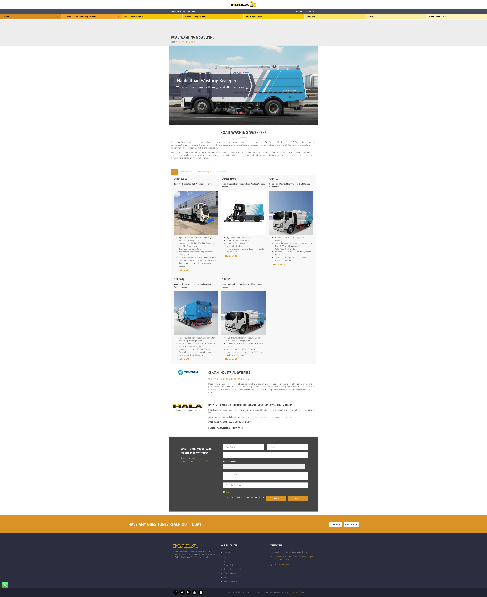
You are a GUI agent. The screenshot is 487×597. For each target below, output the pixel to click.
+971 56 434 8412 (242, 422)
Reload (228, 492)
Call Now (335, 524)
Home (173, 42)
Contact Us (351, 524)
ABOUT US (299, 11)
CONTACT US (310, 11)
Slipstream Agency (290, 592)
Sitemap (303, 592)
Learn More (183, 270)
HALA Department (230, 461)
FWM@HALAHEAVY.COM (230, 428)
